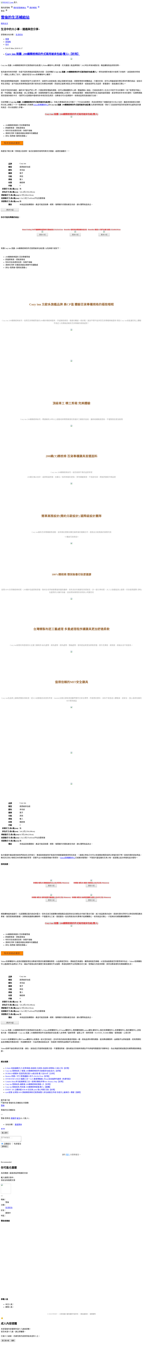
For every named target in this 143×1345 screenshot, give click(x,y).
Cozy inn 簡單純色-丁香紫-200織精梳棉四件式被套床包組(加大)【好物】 (33, 1071)
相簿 (7, 39)
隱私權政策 (84, 1314)
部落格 (8, 42)
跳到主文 (4, 23)
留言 (18, 1118)
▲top (3, 1128)
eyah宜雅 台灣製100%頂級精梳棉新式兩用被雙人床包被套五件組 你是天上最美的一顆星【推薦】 (43, 1092)
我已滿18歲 (5, 1340)
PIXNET (54, 1314)
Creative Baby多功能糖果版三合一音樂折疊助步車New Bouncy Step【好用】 (34, 1082)
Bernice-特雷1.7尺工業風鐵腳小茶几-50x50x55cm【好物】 (27, 1076)
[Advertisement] (71, 1257)
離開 (12, 1340)
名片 (7, 44)
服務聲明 (93, 1314)
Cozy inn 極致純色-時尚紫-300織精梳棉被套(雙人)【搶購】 (28, 1087)
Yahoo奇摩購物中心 (40, 105)
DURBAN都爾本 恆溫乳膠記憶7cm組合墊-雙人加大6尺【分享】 (30, 1073)
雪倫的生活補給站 (15, 17)
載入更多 (5, 1133)
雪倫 (2, 1105)
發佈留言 (5, 1146)
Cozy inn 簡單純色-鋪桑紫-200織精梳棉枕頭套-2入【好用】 (28, 1084)
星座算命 (18, 1124)
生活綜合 (19, 35)
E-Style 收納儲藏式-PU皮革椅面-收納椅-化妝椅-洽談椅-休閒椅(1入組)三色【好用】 (37, 1068)
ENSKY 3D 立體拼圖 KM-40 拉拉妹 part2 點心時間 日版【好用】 (30, 1090)
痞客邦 (13, 1118)
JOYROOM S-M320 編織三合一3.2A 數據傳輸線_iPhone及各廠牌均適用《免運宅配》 (38, 1079)
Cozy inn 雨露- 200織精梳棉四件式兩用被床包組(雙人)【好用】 (42, 53)
